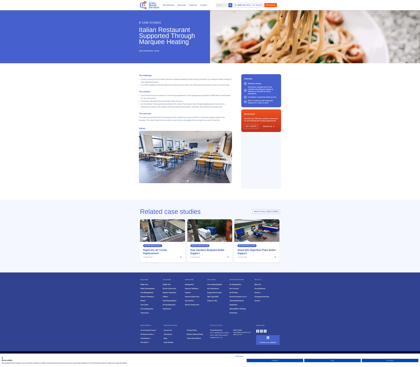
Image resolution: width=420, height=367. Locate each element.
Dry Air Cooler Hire (169, 288)
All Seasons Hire (147, 334)
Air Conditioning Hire (214, 284)
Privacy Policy (192, 330)
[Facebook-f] (257, 331)
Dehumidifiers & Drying (237, 309)
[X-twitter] (265, 331)
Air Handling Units (147, 309)
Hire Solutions (168, 5)
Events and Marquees (146, 51)
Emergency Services (262, 297)
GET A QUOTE (270, 5)
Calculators (168, 334)
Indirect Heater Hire (192, 297)
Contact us (267, 126)
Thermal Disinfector (236, 301)
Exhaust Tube (212, 301)
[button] (168, 5)
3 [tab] (188, 181)
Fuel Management (147, 292)
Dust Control (234, 288)
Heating (156, 51)
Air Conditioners (213, 288)
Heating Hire (189, 284)
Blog (165, 338)
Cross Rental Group (148, 330)
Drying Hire (233, 305)
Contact (203, 5)
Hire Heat (144, 342)
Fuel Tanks (144, 305)
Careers (257, 301)
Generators (145, 313)
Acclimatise (145, 338)
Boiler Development (148, 288)
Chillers (165, 297)
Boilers (143, 301)
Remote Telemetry (147, 297)
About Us (193, 5)
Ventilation (233, 313)
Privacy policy (239, 356)
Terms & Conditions (194, 338)
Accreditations (260, 288)
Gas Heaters (189, 301)
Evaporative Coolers (214, 292)
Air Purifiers (233, 292)
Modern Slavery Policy (195, 334)
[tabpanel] (185, 157)
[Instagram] (261, 331)
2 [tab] (185, 181)
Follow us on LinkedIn (268, 342)
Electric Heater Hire (192, 305)
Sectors (257, 292)
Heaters (188, 292)
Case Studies (151, 22)
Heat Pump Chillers (169, 301)
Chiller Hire (167, 284)
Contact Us (168, 330)
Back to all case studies (266, 212)
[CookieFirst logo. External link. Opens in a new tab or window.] (2, 358)
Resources (182, 5)
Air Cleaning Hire (235, 284)
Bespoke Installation (152, 245)
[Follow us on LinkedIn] (267, 337)
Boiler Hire (144, 284)
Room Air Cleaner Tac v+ (238, 297)
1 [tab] (183, 181)
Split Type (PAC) (213, 297)
